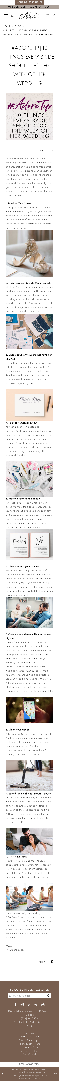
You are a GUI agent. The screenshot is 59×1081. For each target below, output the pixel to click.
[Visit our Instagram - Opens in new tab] (22, 1004)
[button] (5, 15)
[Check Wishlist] (47, 15)
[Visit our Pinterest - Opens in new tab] (29, 1004)
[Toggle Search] (54, 15)
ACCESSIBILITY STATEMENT (29, 1022)
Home (7, 26)
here (38, 1079)
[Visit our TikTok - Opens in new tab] (35, 1004)
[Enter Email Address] (48, 996)
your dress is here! (29, 2)
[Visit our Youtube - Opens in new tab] (43, 1004)
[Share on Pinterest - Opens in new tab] (52, 962)
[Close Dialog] (3, 1073)
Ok (55, 1074)
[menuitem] (5, 15)
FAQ (29, 1025)
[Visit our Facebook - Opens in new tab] (15, 1004)
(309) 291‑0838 (29, 1018)
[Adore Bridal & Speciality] (29, 15)
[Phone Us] (12, 15)
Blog (18, 26)
